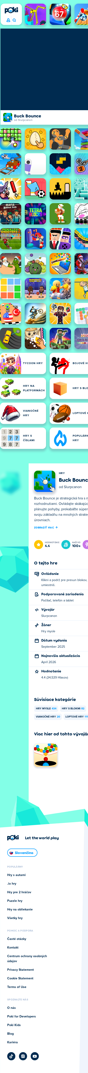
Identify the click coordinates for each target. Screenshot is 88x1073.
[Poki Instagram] (23, 1056)
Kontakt (13, 947)
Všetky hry (15, 918)
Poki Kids (14, 1025)
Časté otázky (16, 939)
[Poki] (11, 10)
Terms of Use (16, 987)
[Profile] (8, 20)
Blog (10, 1033)
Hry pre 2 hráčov (19, 892)
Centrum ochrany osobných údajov (27, 959)
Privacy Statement (20, 969)
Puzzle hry (14, 901)
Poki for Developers (21, 1016)
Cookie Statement (20, 978)
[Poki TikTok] (11, 1056)
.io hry (11, 883)
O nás (11, 1008)
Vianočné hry (48, 716)
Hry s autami (16, 875)
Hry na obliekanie (20, 909)
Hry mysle (46, 708)
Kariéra (12, 1042)
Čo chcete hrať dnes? (14, 20)
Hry (62, 473)
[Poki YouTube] (35, 1056)
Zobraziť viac (44, 527)
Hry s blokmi (73, 708)
